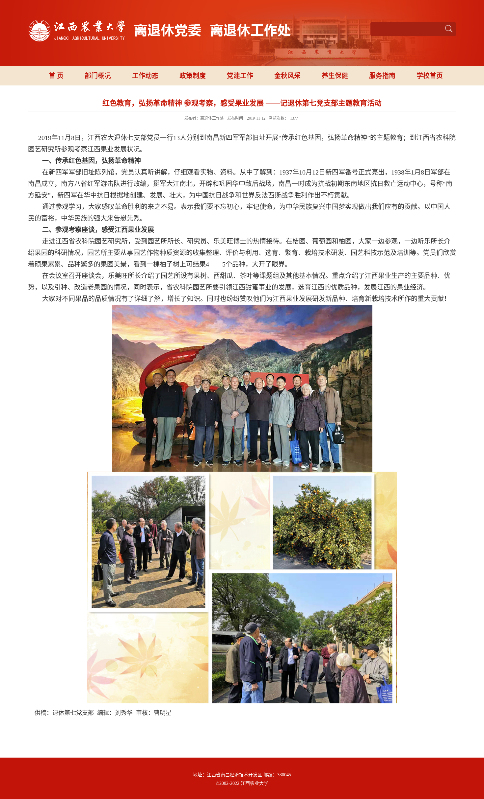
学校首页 (430, 75)
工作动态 (145, 75)
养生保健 (335, 75)
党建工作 (240, 75)
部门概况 (98, 75)
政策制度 (192, 75)
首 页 (56, 75)
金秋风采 (287, 75)
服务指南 (382, 75)
